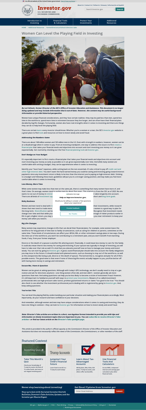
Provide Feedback (73, 208)
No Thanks (73, 214)
